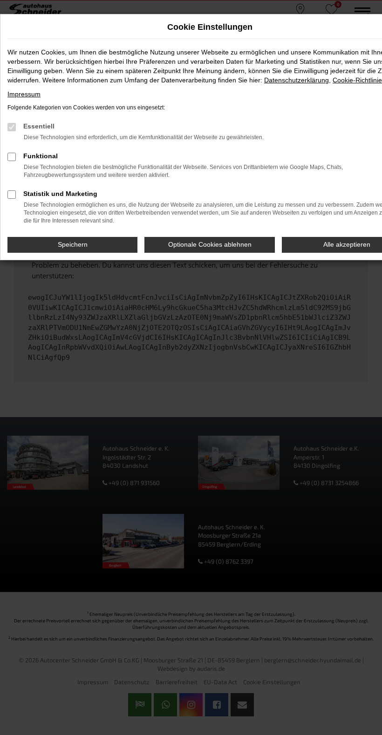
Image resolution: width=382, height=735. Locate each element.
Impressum (24, 94)
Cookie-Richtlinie (357, 80)
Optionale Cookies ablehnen (210, 244)
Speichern (73, 244)
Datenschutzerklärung (296, 80)
